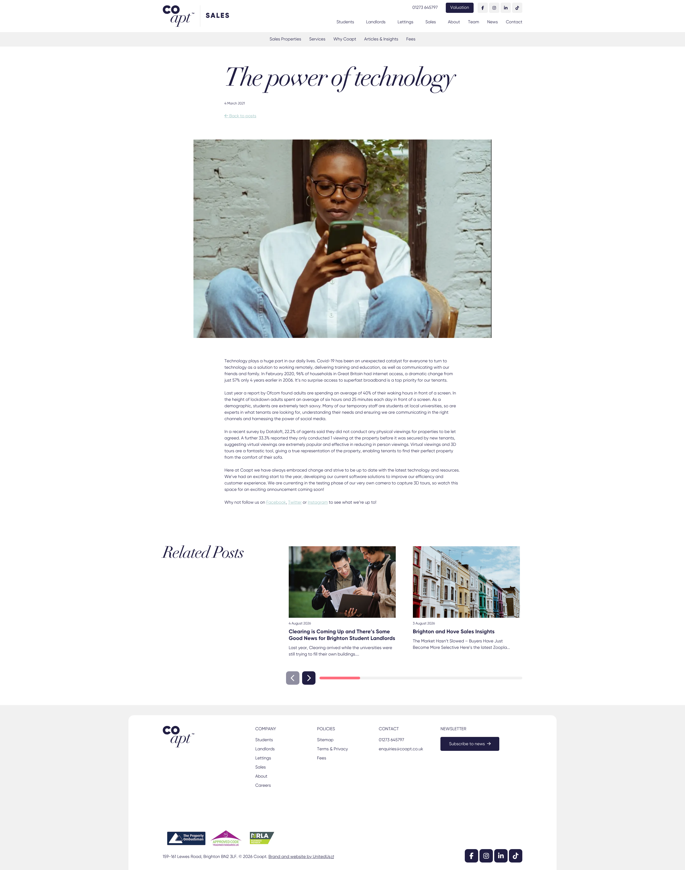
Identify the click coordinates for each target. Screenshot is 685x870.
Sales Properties (285, 39)
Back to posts (240, 116)
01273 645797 (425, 8)
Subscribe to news (467, 744)
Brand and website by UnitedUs (299, 857)
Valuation (459, 8)
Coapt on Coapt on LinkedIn (506, 8)
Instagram (318, 502)
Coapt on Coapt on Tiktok (517, 8)
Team (473, 22)
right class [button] (308, 678)
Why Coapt (344, 39)
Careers (263, 786)
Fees (410, 39)
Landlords (376, 22)
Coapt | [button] (181, 16)
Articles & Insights (381, 39)
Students (345, 22)
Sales (430, 22)
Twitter (295, 502)
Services (317, 39)
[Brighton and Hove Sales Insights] (466, 581)
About (454, 22)
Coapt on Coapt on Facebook (483, 8)
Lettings (405, 22)
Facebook (276, 502)
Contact (514, 22)
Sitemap (325, 740)
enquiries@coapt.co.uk (401, 749)
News (492, 22)
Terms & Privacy (332, 749)
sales (218, 16)
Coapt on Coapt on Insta (494, 8)
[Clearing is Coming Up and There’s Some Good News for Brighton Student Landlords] (342, 581)
